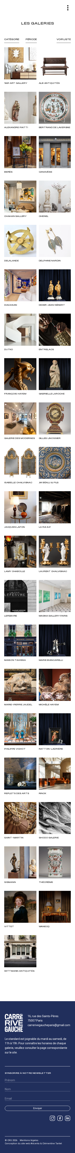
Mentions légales (29, 1140)
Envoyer (37, 1108)
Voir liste (64, 39)
